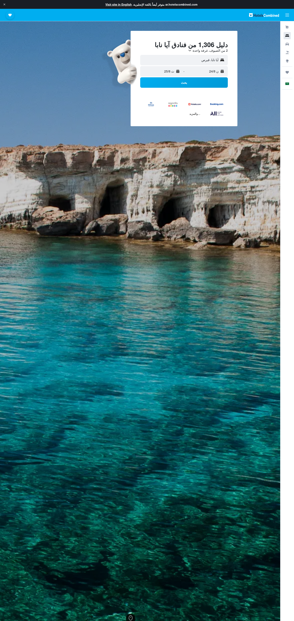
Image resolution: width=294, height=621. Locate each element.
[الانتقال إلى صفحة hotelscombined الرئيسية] (264, 15)
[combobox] (208, 50)
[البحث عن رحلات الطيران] (287, 27)
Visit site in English (118, 4)
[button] (4, 4)
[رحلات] (287, 72)
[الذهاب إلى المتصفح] (287, 61)
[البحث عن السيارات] (287, 44)
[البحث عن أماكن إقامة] (287, 36)
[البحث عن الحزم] (287, 52)
